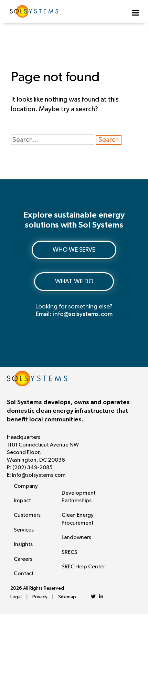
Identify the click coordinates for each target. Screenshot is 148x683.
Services (24, 530)
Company (26, 486)
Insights (23, 544)
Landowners (76, 537)
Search (108, 139)
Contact (24, 573)
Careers (23, 559)
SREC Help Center (83, 566)
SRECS (69, 552)
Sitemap (67, 597)
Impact (22, 500)
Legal (16, 597)
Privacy (39, 597)
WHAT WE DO (74, 282)
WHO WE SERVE (74, 250)
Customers (27, 515)
